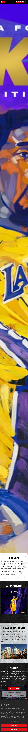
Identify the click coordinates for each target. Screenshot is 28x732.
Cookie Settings (14, 721)
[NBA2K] (3, 2)
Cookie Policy (22, 719)
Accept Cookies (14, 725)
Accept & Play (14, 688)
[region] (14, 716)
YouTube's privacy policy (12, 693)
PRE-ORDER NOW (20, 2)
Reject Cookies (14, 729)
